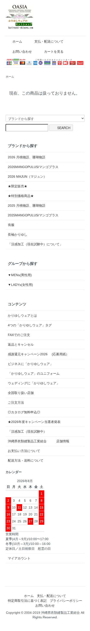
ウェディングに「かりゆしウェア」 (34, 383)
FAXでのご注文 (19, 335)
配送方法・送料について (25, 460)
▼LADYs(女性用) (20, 285)
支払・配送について (48, 41)
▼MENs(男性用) (20, 275)
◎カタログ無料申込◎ (24, 412)
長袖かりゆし (17, 234)
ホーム (17, 41)
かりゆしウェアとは (22, 315)
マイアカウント (19, 558)
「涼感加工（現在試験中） (27, 431)
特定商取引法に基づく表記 (27, 600)
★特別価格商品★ (21, 196)
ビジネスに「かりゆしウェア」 (30, 364)
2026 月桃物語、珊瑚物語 (26, 157)
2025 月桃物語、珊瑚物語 (26, 205)
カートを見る (53, 51)
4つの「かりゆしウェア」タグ (30, 325)
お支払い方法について (24, 451)
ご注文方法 (16, 402)
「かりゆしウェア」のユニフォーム (34, 373)
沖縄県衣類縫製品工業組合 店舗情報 (38, 441)
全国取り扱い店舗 (21, 393)
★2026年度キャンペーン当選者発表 (34, 422)
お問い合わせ (22, 51)
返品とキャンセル (21, 344)
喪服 (11, 225)
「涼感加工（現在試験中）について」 (35, 244)
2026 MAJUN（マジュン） (27, 176)
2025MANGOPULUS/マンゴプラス (33, 215)
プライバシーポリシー (66, 600)
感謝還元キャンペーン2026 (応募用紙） (38, 354)
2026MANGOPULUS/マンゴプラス (33, 167)
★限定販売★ (19, 186)
